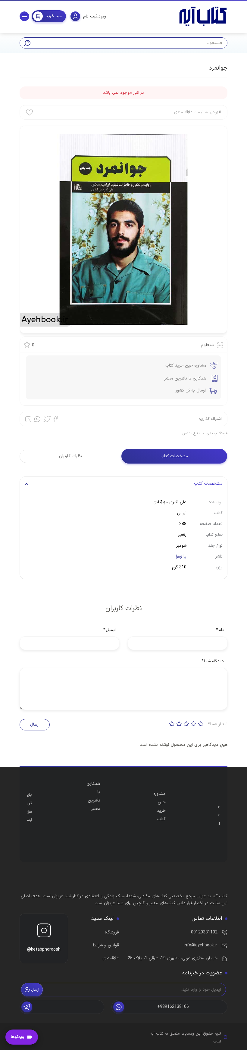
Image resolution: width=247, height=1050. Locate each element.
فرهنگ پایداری (217, 433)
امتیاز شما (217, 724)
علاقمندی (110, 958)
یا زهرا (181, 556)
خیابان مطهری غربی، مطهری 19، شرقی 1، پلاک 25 (172, 958)
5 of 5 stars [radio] (172, 723)
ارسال (34, 724)
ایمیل (109, 630)
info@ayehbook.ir (200, 945)
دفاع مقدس (191, 433)
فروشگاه (112, 932)
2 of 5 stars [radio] (193, 723)
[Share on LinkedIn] (28, 419)
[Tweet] (47, 419)
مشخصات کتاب (174, 456)
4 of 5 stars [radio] (179, 723)
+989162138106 (173, 1007)
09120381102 (204, 932)
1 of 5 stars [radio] (201, 723)
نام (220, 630)
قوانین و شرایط (105, 945)
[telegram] (62, 1007)
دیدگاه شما (213, 661)
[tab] (174, 456)
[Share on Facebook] (56, 419)
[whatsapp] (37, 419)
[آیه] (202, 16)
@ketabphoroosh (44, 949)
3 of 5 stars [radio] (186, 723)
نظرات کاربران (70, 456)
